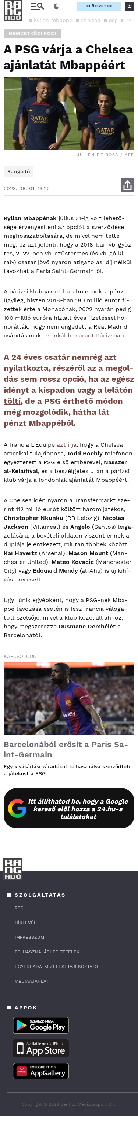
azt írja (67, 444)
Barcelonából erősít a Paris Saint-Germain (66, 749)
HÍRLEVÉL (25, 922)
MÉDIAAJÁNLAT (32, 981)
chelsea (90, 20)
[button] (128, 19)
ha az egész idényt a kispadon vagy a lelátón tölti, (69, 390)
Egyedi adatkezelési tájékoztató (56, 966)
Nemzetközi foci (32, 33)
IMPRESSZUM (29, 937)
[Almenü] (37, 6)
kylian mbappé (53, 20)
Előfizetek (99, 6)
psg (113, 20)
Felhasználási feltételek (47, 951)
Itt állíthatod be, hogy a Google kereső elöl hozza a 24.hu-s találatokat (78, 808)
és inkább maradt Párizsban (84, 335)
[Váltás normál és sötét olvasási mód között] (56, 6)
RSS (19, 907)
